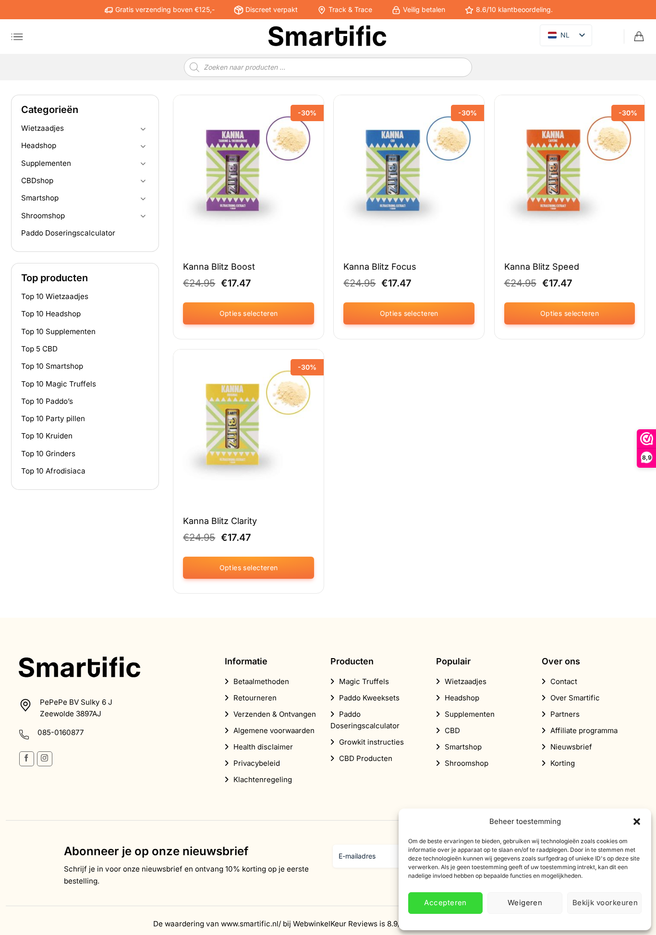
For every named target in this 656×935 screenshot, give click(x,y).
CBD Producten (365, 758)
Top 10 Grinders (48, 453)
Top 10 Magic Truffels (58, 383)
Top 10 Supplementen (58, 331)
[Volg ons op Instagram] (44, 758)
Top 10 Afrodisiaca (53, 470)
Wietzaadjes (42, 128)
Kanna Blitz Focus (379, 267)
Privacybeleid (256, 763)
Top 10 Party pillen (53, 418)
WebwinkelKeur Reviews (335, 923)
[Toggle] (143, 128)
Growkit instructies (371, 742)
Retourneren (255, 697)
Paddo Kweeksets (369, 697)
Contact (563, 681)
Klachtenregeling (262, 779)
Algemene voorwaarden (274, 730)
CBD (452, 730)
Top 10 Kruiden (47, 435)
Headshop (38, 145)
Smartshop (40, 197)
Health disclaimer (263, 746)
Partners (565, 714)
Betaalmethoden (261, 681)
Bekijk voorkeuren (605, 902)
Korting (562, 763)
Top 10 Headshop (51, 313)
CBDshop (37, 180)
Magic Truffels (364, 681)
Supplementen (46, 163)
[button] (637, 821)
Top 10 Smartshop (52, 366)
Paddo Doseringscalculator (68, 232)
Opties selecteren (248, 313)
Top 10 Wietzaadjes (54, 296)
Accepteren (445, 902)
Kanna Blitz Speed (541, 267)
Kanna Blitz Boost (219, 267)
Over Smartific (575, 697)
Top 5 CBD (39, 348)
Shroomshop (43, 215)
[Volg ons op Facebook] (26, 758)
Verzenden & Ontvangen (274, 714)
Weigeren (525, 902)
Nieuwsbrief (571, 746)
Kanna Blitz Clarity (220, 521)
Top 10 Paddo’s (47, 401)
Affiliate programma (584, 730)
